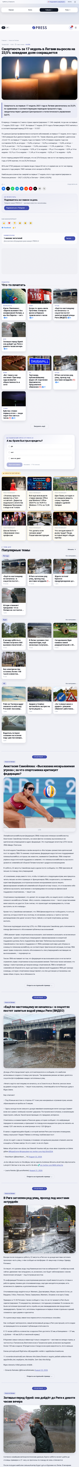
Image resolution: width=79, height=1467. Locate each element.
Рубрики (48, 10)
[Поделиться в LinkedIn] (21, 188)
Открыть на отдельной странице (39, 985)
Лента (30, 10)
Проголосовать (14, 465)
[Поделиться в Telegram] (17, 188)
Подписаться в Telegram (16, 208)
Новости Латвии (14, 40)
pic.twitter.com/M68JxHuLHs (51, 1165)
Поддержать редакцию (56, 2)
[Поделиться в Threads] (35, 188)
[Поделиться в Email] (40, 188)
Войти (70, 1)
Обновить (72, 549)
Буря (5, 620)
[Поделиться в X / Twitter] (8, 188)
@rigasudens (24, 1151)
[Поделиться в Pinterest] (31, 188)
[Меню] (76, 28)
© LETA (28, 44)
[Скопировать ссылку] (44, 188)
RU (3, 27)
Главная (4, 40)
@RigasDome (14, 1151)
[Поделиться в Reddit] (26, 188)
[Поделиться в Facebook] (3, 188)
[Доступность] (75, 1)
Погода (6, 556)
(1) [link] (40, 387)
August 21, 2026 (36, 1170)
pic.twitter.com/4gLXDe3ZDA (41, 1151)
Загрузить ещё (39, 426)
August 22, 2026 (35, 1157)
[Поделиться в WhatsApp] (12, 188)
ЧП (4, 683)
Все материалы (71, 556)
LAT (7, 27)
